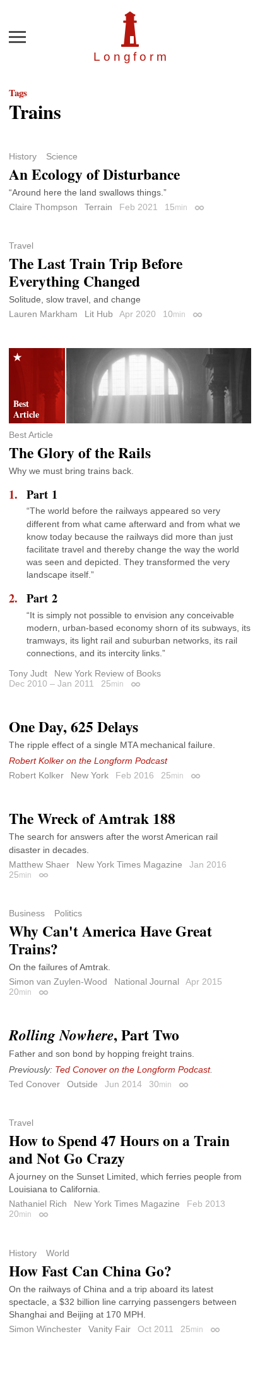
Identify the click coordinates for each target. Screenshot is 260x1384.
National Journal (146, 981)
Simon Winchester (45, 1329)
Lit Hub (99, 314)
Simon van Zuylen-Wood (58, 981)
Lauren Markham (43, 314)
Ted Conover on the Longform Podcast (132, 1069)
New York (90, 775)
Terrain (98, 207)
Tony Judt (28, 673)
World (57, 1253)
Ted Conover (34, 1084)
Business (27, 913)
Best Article (31, 434)
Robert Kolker (36, 775)
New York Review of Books (107, 673)
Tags (18, 92)
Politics (68, 913)
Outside (82, 1084)
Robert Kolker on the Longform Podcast (88, 761)
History (23, 156)
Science (62, 156)
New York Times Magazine (129, 864)
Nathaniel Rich (38, 1204)
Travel (21, 245)
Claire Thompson (43, 207)
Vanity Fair (109, 1329)
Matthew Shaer (39, 864)
